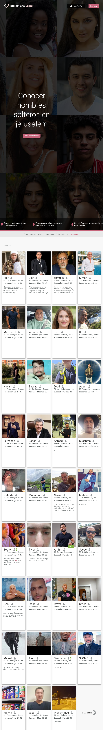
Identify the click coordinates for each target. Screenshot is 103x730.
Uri (81, 332)
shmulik (59, 277)
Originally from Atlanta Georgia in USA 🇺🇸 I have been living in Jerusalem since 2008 (12, 561)
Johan (32, 440)
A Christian (58, 667)
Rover (57, 604)
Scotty (7, 549)
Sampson (60, 658)
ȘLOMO (84, 658)
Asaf (32, 658)
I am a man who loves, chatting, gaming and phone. (13, 668)
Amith (57, 549)
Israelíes (61, 234)
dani (56, 332)
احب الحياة (82, 504)
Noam (58, 495)
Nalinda (8, 495)
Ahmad (58, 440)
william (33, 332)
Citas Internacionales (33, 234)
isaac (32, 604)
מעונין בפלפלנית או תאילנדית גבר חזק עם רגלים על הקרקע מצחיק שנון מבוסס (13, 615)
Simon (83, 277)
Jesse (83, 549)
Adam (83, 386)
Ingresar (93, 6)
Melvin (7, 712)
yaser (32, 712)
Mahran (84, 495)
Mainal (7, 658)
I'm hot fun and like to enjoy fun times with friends (38, 560)
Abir (6, 277)
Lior (31, 277)
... (54, 450)
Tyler (32, 549)
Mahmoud (9, 332)
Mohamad (35, 495)
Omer (82, 604)
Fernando (9, 440)
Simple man (58, 722)
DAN (57, 386)
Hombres (50, 234)
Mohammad (61, 712)
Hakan (7, 386)
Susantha (85, 440)
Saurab (33, 386)
